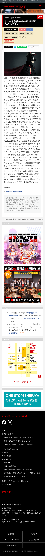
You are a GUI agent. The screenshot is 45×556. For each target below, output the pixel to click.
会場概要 (7, 438)
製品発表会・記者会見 (12, 473)
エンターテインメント (12, 476)
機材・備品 (8, 441)
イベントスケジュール (10, 449)
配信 (23, 476)
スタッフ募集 (7, 456)
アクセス (5, 452)
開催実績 (30, 444)
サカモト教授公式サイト (15, 192)
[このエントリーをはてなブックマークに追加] (15, 47)
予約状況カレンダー (21, 441)
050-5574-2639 (13, 522)
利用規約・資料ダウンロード (14, 444)
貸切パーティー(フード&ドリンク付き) (18, 470)
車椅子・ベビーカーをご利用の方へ (15, 481)
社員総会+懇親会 (10, 466)
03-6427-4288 (12, 513)
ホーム (4, 430)
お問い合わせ (7, 459)
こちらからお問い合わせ (31, 318)
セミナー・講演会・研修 (31, 473)
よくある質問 (7, 484)
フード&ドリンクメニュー (21, 438)
